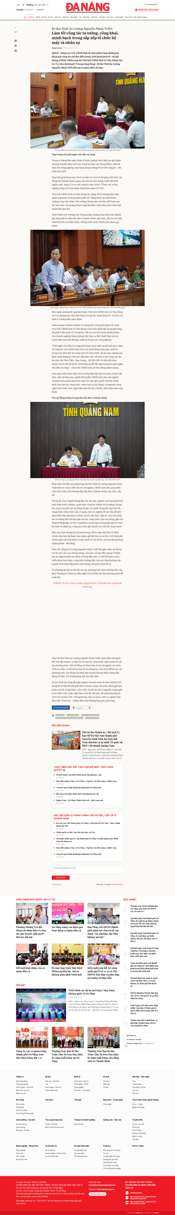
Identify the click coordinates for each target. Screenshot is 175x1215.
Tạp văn (135, 1090)
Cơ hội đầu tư (51, 1146)
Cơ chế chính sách (51, 1156)
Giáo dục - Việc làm (52, 1081)
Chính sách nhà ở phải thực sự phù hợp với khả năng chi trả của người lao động (144, 1023)
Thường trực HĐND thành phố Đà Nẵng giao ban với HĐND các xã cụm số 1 (144, 909)
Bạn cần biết (78, 1124)
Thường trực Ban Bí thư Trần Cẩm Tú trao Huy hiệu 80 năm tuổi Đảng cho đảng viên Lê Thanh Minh (103, 1056)
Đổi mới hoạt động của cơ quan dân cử (30, 969)
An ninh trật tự (21, 1124)
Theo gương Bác (22, 1084)
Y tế (80, 17)
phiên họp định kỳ (73, 715)
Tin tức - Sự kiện (138, 1124)
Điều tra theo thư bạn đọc (54, 1127)
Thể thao (94, 17)
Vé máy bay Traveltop (134, 1039)
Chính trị (31, 17)
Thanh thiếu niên (51, 1090)
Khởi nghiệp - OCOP (81, 1084)
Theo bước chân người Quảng (136, 17)
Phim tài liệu (136, 1130)
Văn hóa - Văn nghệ (70, 17)
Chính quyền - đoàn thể (24, 1087)
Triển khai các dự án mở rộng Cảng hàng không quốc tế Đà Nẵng (91, 992)
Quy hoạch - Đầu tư (81, 1081)
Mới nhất (40, 10)
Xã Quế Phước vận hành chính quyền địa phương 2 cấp (78, 775)
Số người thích (117, 884)
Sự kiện (106, 1087)
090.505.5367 (142, 10)
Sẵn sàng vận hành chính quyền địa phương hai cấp (77, 794)
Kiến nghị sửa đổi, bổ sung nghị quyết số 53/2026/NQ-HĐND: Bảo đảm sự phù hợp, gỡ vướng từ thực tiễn (104, 972)
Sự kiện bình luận (81, 1146)
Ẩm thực (106, 1081)
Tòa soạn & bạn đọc (54, 1120)
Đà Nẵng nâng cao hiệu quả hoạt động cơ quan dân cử (67, 928)
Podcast (107, 1146)
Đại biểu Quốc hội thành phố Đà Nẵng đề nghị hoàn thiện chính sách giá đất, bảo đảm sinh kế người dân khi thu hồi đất (144, 922)
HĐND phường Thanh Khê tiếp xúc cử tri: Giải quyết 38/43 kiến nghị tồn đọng (144, 996)
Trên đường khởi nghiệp (112, 1168)
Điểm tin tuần (137, 1136)
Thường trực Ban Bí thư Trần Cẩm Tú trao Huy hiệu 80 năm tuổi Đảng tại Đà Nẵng (67, 1056)
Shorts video (138, 1146)
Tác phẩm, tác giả (138, 1087)
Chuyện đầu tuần (80, 1150)
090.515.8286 (153, 10)
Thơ (133, 1081)
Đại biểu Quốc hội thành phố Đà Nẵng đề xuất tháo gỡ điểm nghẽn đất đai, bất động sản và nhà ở (144, 937)
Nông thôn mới (21, 1159)
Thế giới (102, 17)
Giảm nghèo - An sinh (53, 1087)
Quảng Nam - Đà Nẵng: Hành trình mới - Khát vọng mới (79, 800)
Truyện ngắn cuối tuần (111, 1156)
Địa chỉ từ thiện (21, 1110)
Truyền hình (137, 1120)
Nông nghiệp (20, 1150)
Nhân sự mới (20, 1093)
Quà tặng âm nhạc (110, 1162)
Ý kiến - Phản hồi (51, 1124)
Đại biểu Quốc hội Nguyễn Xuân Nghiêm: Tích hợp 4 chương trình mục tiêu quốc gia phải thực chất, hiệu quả (144, 952)
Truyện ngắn (137, 1084)
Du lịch (50, 17)
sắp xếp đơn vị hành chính (90, 715)
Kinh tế (44, 17)
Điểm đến (106, 1084)
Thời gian (107, 884)
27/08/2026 (24, 10)
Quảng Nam (60, 715)
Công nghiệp (78, 1087)
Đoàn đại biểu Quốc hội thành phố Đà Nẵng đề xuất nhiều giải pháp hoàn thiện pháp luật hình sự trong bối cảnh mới (144, 967)
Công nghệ (107, 1104)
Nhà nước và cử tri (23, 1090)
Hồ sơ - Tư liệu (137, 1104)
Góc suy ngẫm (79, 1153)
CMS (139, 1213)
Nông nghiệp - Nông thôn (27, 1146)
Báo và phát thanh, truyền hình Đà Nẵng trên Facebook (143, 1198)
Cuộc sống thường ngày (25, 1113)
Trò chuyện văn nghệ (111, 1165)
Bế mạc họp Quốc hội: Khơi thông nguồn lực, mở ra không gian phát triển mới (67, 971)
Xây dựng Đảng (22, 1081)
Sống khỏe (20, 1107)
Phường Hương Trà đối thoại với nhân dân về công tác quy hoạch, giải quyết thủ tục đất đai (31, 932)
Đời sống (86, 17)
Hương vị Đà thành (139, 1133)
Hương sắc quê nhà (110, 1159)
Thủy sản (19, 1153)
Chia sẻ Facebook (61, 708)
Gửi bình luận (61, 878)
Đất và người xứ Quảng (111, 1150)
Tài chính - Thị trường (82, 1090)
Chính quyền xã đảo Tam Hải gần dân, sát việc (75, 832)
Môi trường (20, 1104)
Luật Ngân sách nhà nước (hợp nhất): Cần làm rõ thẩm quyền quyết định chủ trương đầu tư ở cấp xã (144, 1009)
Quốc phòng (20, 1127)
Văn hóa (135, 1093)
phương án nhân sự (92, 718)
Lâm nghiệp (20, 1156)
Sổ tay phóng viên (81, 1156)
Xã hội (38, 17)
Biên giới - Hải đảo (22, 1130)
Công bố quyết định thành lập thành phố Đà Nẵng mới (78, 787)
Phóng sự (135, 1127)
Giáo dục (58, 17)
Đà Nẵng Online (136, 1193)
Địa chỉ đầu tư (50, 1150)
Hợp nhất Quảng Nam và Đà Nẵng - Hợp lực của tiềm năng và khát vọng (86, 781)
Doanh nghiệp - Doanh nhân (55, 1153)
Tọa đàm (135, 1139)
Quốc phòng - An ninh (25, 1120)
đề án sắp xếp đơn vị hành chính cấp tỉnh (69, 718)
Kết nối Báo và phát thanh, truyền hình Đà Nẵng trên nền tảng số (140, 1185)
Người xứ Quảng (138, 1107)
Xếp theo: (99, 884)
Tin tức (105, 1153)
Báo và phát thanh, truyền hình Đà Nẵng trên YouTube (143, 1203)
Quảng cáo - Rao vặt (112, 1120)
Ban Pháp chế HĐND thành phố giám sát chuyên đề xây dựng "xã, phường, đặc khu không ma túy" (103, 932)
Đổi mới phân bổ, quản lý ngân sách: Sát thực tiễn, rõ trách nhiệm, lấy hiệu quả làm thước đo (144, 982)
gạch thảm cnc (131, 1035)
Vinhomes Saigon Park (134, 1043)
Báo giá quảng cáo (98, 1194)
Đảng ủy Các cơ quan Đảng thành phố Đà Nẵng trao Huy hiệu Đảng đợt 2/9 (31, 1054)
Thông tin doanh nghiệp (84, 1120)
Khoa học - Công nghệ (114, 17)
